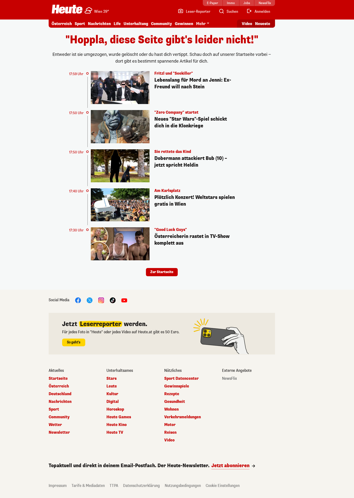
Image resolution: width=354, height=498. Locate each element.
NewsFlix (229, 378)
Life (117, 23)
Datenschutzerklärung (141, 485)
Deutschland (60, 394)
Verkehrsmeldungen (182, 417)
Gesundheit (174, 401)
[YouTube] (124, 300)
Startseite (58, 378)
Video (247, 23)
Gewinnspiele (176, 386)
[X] (89, 300)
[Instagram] (101, 300)
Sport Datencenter (181, 378)
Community (161, 23)
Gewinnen (184, 23)
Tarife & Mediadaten (88, 485)
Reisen (170, 432)
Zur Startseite (161, 272)
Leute (111, 386)
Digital (112, 401)
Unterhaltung (136, 23)
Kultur (112, 394)
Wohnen (171, 409)
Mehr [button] (201, 23)
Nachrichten (60, 401)
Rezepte (171, 394)
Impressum (58, 485)
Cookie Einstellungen (223, 485)
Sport (80, 23)
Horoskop (115, 409)
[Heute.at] (67, 9)
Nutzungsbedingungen (183, 485)
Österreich (62, 23)
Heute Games (118, 417)
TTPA (114, 485)
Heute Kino (116, 424)
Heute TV (114, 432)
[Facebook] (78, 300)
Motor (170, 424)
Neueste (262, 23)
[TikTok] (113, 300)
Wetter (55, 424)
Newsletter (59, 432)
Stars (111, 378)
